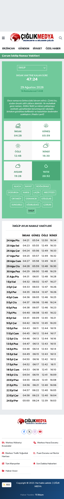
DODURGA (13, 192)
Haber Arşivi (11, 471)
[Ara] (60, 38)
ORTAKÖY (16, 199)
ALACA (17, 186)
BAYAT (28, 186)
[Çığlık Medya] (32, 38)
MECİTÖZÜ (49, 192)
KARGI (26, 192)
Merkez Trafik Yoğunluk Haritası (15, 455)
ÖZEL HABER (53, 48)
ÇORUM (47, 205)
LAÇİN (36, 192)
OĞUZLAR (46, 199)
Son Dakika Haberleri (46, 464)
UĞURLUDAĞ (32, 205)
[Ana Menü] (3, 38)
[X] (29, 431)
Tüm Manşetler (12, 464)
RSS (8, 485)
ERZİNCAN (8, 48)
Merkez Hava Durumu (47, 443)
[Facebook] (24, 431)
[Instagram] (34, 431)
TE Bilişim (39, 495)
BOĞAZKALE (42, 186)
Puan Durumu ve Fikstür (48, 453)
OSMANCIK (31, 199)
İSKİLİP (31, 211)
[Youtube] (40, 431)
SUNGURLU (17, 205)
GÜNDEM (23, 48)
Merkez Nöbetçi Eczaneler (12, 444)
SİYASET (37, 48)
